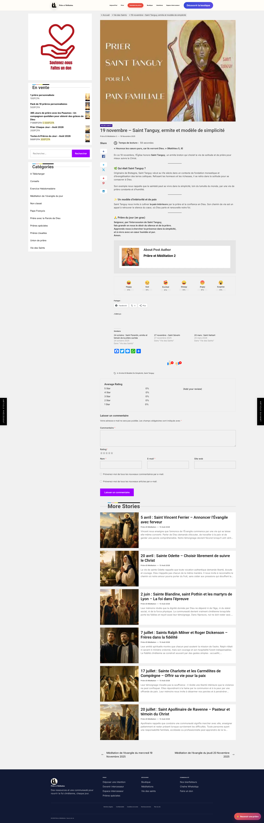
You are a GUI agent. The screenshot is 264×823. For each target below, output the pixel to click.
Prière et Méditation (148, 527)
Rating (104, 449)
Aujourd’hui (113, 5)
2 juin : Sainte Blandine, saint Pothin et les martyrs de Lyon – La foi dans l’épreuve (186, 596)
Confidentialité (120, 807)
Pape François (37, 210)
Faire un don (186, 791)
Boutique (150, 5)
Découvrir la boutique (198, 5)
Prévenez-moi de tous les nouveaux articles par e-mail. (130, 481)
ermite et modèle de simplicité (131, 373)
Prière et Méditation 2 (108, 136)
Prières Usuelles (38, 233)
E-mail (151, 458)
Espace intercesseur (173, 5)
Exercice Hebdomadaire (42, 188)
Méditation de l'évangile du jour (46, 196)
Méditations (147, 786)
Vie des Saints (106, 125)
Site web (198, 458)
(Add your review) (192, 389)
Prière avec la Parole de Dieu (45, 218)
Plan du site (157, 807)
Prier (122, 5)
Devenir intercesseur (113, 786)
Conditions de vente (132, 807)
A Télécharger (37, 173)
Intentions (159, 5)
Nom (103, 458)
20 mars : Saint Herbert (204, 335)
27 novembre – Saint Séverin (167, 335)
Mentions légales (108, 807)
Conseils (34, 181)
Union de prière (38, 240)
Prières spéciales (39, 225)
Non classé (36, 203)
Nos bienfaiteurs (188, 782)
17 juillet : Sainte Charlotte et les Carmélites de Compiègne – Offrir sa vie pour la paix (181, 673)
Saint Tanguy (149, 373)
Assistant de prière (135, 5)
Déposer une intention (114, 782)
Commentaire (107, 428)
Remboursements (146, 807)
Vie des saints (148, 791)
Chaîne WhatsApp (189, 786)
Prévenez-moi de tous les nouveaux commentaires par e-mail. (133, 474)
